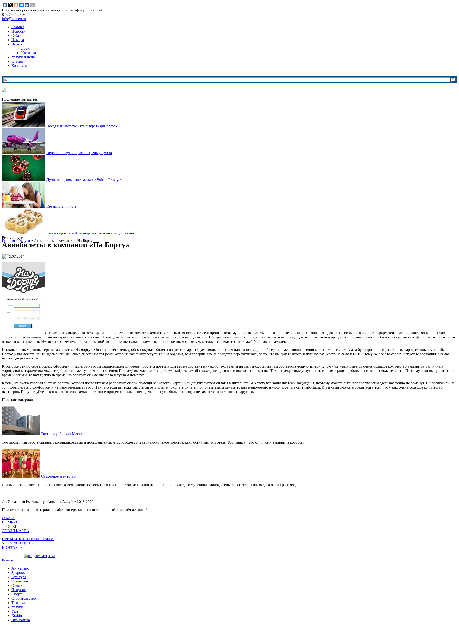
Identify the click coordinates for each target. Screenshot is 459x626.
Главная (17, 27)
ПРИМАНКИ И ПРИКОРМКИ (28, 539)
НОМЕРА (10, 522)
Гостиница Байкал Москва (62, 434)
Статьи (17, 61)
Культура (18, 577)
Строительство (23, 598)
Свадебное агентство (58, 476)
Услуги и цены (23, 57)
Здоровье (18, 573)
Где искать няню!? (61, 206)
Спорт (16, 594)
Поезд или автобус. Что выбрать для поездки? (83, 126)
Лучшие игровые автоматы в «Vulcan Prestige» (84, 180)
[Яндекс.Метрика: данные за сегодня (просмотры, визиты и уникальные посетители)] (39, 556)
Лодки (26, 48)
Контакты (19, 66)
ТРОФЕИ (10, 526)
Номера (17, 40)
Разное (7, 560)
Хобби (16, 616)
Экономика (20, 620)
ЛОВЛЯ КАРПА (15, 531)
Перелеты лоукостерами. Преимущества (79, 153)
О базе (16, 35)
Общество (19, 581)
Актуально (20, 568)
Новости (18, 31)
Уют (14, 611)
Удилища (28, 53)
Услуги (17, 607)
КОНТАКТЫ (13, 547)
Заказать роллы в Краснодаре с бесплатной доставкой (90, 233)
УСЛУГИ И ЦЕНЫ (18, 543)
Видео (16, 44)
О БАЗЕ (8, 518)
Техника (18, 603)
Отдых (16, 585)
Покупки (18, 590)
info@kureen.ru (14, 19)
